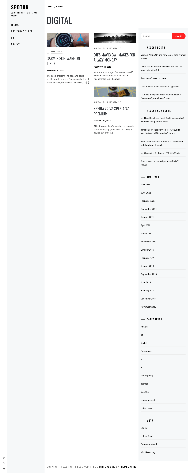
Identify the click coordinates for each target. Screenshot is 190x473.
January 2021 (147, 217)
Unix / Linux (56, 52)
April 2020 (145, 225)
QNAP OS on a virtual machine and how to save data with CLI (161, 68)
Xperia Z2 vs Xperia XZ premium (111, 111)
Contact (16, 44)
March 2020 (146, 233)
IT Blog (15, 25)
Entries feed (146, 436)
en (104, 48)
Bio (13, 38)
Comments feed (149, 444)
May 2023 (145, 184)
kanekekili (145, 129)
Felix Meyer (146, 141)
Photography (114, 48)
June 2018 (146, 282)
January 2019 (147, 266)
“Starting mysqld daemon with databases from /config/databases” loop (161, 96)
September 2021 (149, 209)
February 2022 (148, 201)
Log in (144, 428)
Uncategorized (148, 400)
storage (144, 383)
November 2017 (148, 307)
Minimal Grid (107, 467)
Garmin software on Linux (63, 60)
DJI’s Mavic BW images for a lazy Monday (114, 57)
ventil (143, 118)
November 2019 (148, 241)
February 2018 (148, 290)
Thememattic (128, 467)
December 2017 (148, 298)
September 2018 (149, 274)
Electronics (146, 351)
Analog (144, 326)
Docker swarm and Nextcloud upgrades (160, 86)
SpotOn (20, 7)
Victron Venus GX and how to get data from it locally (163, 57)
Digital (97, 48)
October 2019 (147, 250)
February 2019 (148, 258)
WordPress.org (148, 452)
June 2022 (146, 192)
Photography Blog (22, 31)
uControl (145, 392)
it (48, 52)
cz (142, 335)
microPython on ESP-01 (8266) (164, 153)
